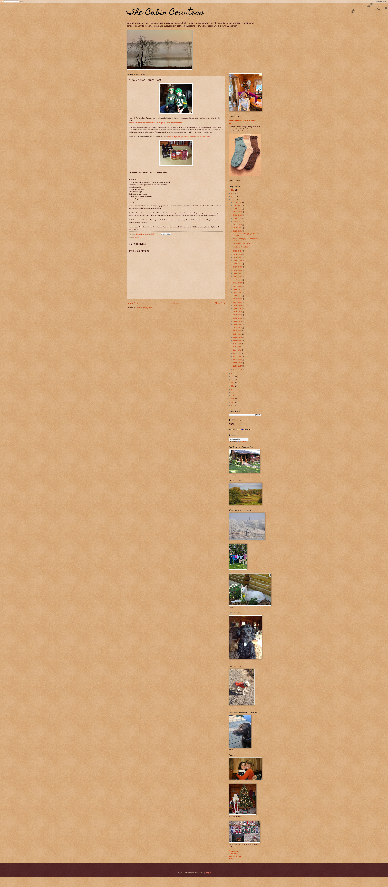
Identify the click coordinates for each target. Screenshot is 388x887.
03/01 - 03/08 (237, 225)
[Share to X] (166, 234)
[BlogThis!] (164, 234)
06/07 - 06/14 (237, 286)
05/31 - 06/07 (237, 283)
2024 (233, 399)
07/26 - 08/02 (237, 299)
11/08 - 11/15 (237, 347)
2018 (233, 380)
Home (176, 303)
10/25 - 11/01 (237, 340)
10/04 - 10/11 (237, 331)
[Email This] (162, 234)
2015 (233, 199)
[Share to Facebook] (168, 234)
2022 (233, 392)
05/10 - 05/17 (237, 273)
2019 (233, 383)
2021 (233, 389)
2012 (233, 190)
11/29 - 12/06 (237, 356)
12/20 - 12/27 (237, 366)
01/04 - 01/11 (237, 202)
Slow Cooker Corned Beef (241, 244)
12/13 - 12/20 (237, 363)
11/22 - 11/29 (237, 353)
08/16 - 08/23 (237, 308)
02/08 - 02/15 (237, 215)
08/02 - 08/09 (237, 302)
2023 (233, 395)
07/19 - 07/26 (237, 296)
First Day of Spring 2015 (241, 247)
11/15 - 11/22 (237, 350)
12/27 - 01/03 (237, 369)
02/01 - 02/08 (237, 212)
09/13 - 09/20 (237, 321)
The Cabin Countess (165, 12)
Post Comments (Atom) (144, 308)
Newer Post (132, 303)
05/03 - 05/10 (237, 270)
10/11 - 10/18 (237, 334)
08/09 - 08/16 (237, 305)
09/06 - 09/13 (237, 318)
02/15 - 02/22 (237, 218)
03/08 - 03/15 (237, 228)
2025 (233, 402)
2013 (233, 193)
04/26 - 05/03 (237, 267)
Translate (244, 441)
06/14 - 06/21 (237, 289)
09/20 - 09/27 (237, 324)
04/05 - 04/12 (237, 257)
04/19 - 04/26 (237, 264)
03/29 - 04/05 (237, 254)
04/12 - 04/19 (237, 260)
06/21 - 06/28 (237, 292)
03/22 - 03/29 (237, 251)
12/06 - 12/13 (237, 360)
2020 (233, 386)
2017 (233, 376)
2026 (233, 405)
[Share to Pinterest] (170, 234)
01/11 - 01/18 (237, 205)
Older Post (220, 303)
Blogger (208, 873)
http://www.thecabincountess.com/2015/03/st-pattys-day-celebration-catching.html (156, 123)
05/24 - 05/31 (237, 280)
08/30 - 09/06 (237, 315)
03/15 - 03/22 (237, 231)
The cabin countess (234, 852)
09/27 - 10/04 (237, 328)
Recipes (137, 237)
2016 (233, 373)
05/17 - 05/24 (237, 276)
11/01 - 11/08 (237, 344)
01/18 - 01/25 (237, 209)
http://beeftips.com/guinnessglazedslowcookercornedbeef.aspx (189, 137)
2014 (233, 196)
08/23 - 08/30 (237, 312)
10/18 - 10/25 (237, 337)
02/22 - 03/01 (237, 221)
